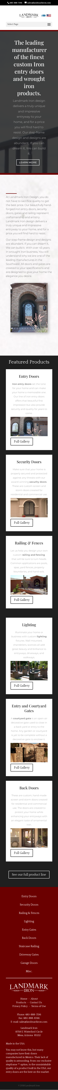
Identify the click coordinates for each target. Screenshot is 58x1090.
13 (43, 328)
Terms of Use (38, 1006)
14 (46, 328)
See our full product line (29, 874)
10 (35, 328)
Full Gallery (22, 441)
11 (38, 328)
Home (23, 998)
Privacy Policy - (21, 1006)
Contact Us (36, 1002)
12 (40, 328)
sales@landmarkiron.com (33, 1021)
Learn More (28, 162)
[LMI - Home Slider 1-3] (29, 332)
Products (21, 1002)
